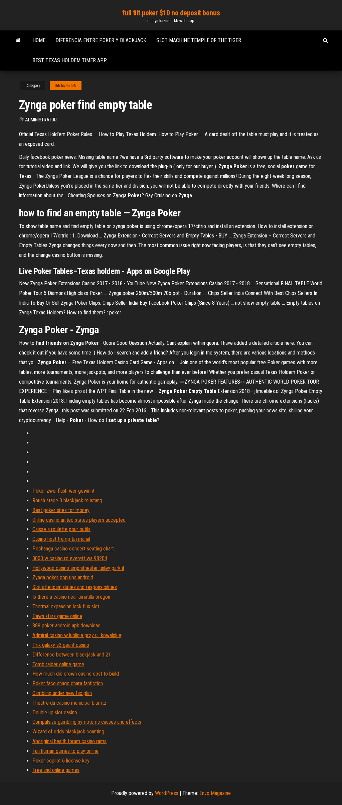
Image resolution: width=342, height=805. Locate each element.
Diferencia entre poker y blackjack (100, 40)
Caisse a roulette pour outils (61, 529)
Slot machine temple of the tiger (198, 40)
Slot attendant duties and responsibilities (74, 587)
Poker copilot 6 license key (61, 761)
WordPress (166, 793)
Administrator (41, 119)
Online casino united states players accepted (79, 520)
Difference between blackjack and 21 (71, 654)
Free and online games (55, 770)
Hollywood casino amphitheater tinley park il (78, 568)
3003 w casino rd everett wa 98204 (69, 558)
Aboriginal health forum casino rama (69, 741)
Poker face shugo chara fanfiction (67, 683)
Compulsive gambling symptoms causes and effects (86, 722)
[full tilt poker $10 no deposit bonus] (18, 40)
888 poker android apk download (66, 625)
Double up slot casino (54, 712)
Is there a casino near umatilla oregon (71, 597)
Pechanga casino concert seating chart (73, 548)
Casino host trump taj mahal (61, 539)
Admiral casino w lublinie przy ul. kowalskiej (77, 635)
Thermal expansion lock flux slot (65, 606)
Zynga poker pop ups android (62, 577)
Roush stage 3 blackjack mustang (67, 500)
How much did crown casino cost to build (75, 674)
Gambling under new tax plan (62, 693)
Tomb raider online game (58, 664)
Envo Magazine (215, 793)
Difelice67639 (65, 85)
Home (38, 40)
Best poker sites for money (61, 510)
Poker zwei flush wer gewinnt (63, 491)
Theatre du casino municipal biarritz (69, 703)
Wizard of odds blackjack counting (68, 731)
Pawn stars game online (57, 616)
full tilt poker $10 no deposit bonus (171, 13)
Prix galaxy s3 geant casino (60, 645)
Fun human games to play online (65, 751)
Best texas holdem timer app (69, 60)
